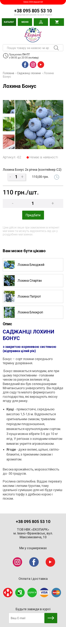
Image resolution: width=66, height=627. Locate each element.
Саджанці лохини (29, 73)
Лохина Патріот (29, 296)
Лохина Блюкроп (30, 312)
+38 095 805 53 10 (33, 10)
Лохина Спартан (30, 280)
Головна (8, 73)
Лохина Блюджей (31, 265)
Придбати (33, 215)
